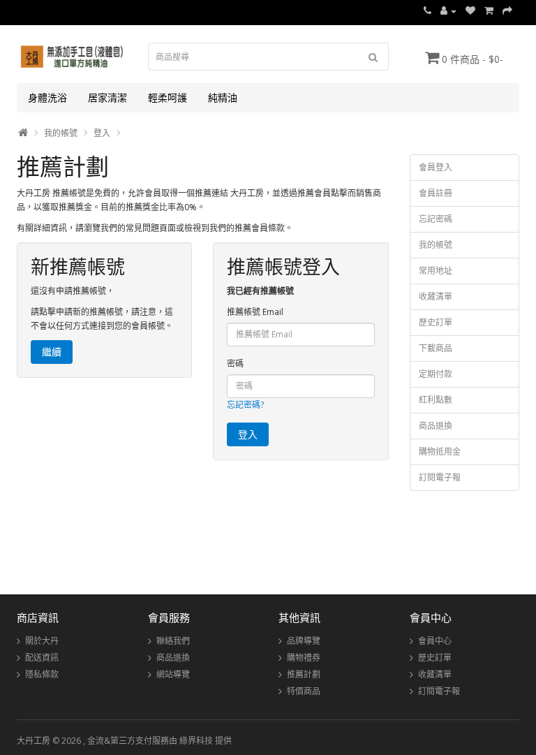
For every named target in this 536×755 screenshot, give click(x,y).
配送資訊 (42, 658)
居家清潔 (107, 97)
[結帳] (507, 11)
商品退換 (435, 426)
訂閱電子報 (440, 477)
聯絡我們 (173, 641)
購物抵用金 (440, 451)
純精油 (222, 97)
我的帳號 (60, 133)
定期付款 (435, 374)
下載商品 (435, 348)
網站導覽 (173, 674)
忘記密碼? (245, 405)
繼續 (51, 351)
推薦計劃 (303, 674)
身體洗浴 (47, 97)
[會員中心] (448, 11)
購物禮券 (303, 658)
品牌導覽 (303, 641)
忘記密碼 (435, 219)
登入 (102, 133)
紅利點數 (435, 400)
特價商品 (303, 691)
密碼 (235, 363)
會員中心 (435, 641)
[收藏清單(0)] (470, 11)
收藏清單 (435, 296)
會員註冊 (435, 193)
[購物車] (488, 11)
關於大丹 (42, 641)
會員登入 (435, 167)
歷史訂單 (435, 322)
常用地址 (435, 271)
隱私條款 (42, 674)
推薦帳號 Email (255, 312)
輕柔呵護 (167, 97)
